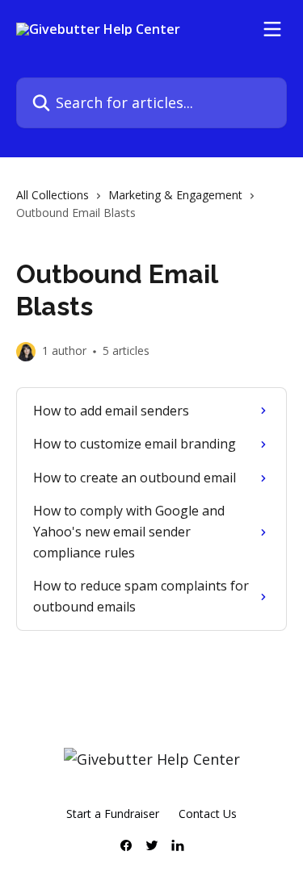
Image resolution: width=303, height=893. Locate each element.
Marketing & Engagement (175, 194)
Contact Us (208, 813)
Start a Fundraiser (112, 813)
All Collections (52, 194)
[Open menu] (272, 29)
